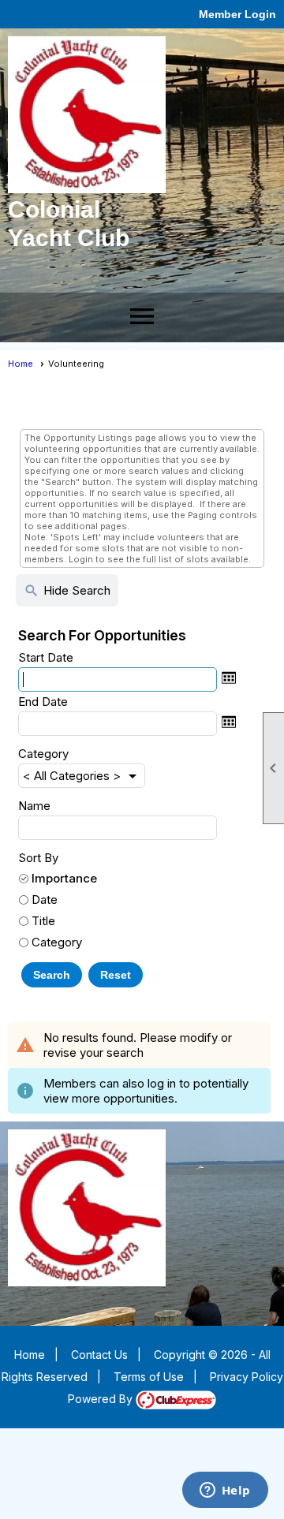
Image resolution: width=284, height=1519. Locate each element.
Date (45, 899)
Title (43, 920)
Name (34, 805)
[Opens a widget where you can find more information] (224, 1491)
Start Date (45, 657)
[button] (52, 975)
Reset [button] (115, 975)
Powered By (102, 1398)
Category (43, 753)
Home (20, 363)
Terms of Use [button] (149, 1376)
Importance (64, 878)
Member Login (237, 14)
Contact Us (99, 1354)
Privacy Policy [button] (246, 1376)
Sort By (38, 857)
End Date (43, 701)
